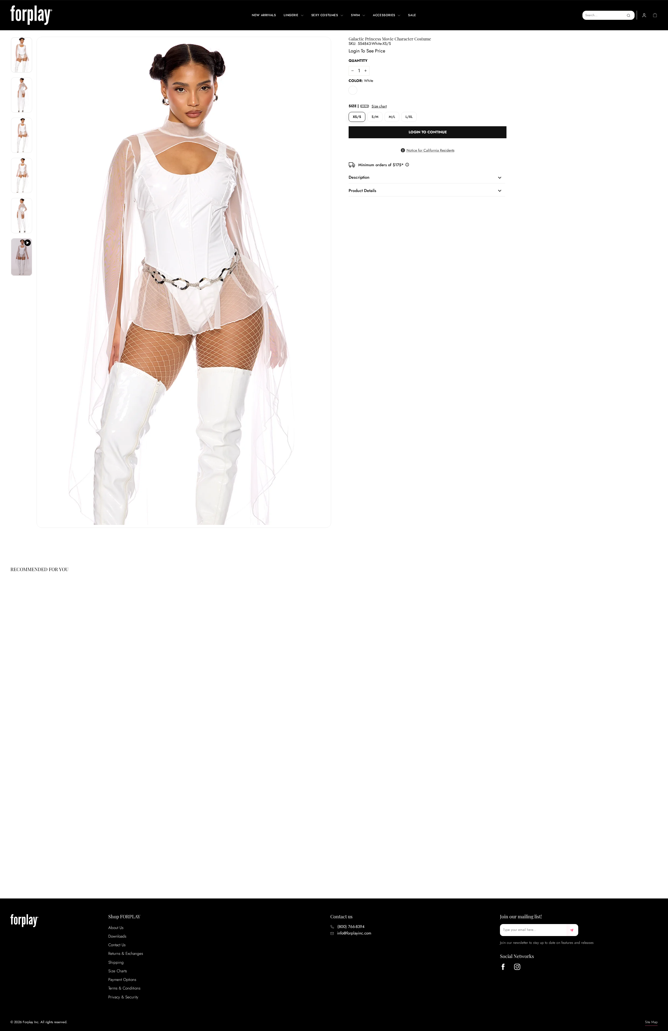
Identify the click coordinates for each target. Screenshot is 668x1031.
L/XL (409, 116)
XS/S (357, 116)
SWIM (356, 15)
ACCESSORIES (384, 15)
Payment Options (122, 979)
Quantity (358, 60)
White (353, 90)
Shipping (116, 962)
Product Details (362, 191)
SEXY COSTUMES (325, 15)
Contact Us (117, 945)
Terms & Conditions (124, 988)
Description (359, 177)
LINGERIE (291, 15)
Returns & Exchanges (125, 953)
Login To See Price (32, 863)
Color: (361, 80)
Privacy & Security (123, 997)
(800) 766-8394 (351, 927)
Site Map (651, 1022)
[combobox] (608, 15)
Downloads (117, 936)
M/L (392, 116)
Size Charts (117, 971)
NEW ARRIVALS (264, 15)
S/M (375, 116)
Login (354, 50)
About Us (115, 928)
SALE (412, 15)
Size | (368, 106)
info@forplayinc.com (354, 933)
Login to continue (428, 132)
